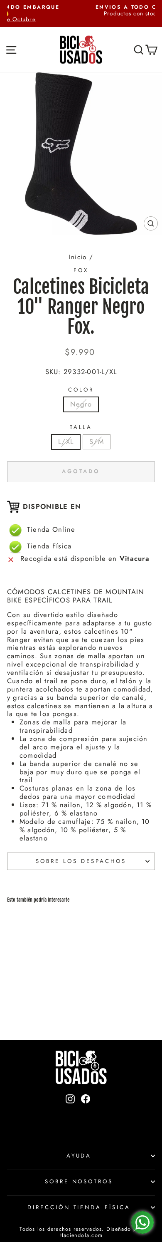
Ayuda (79, 1156)
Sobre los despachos (81, 861)
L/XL (66, 441)
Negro (81, 404)
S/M (96, 441)
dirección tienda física (78, 1207)
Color (81, 390)
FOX (81, 270)
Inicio (77, 257)
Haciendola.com (81, 1235)
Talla (81, 427)
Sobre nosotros (79, 1181)
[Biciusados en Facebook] (85, 1112)
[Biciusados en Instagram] (70, 1112)
